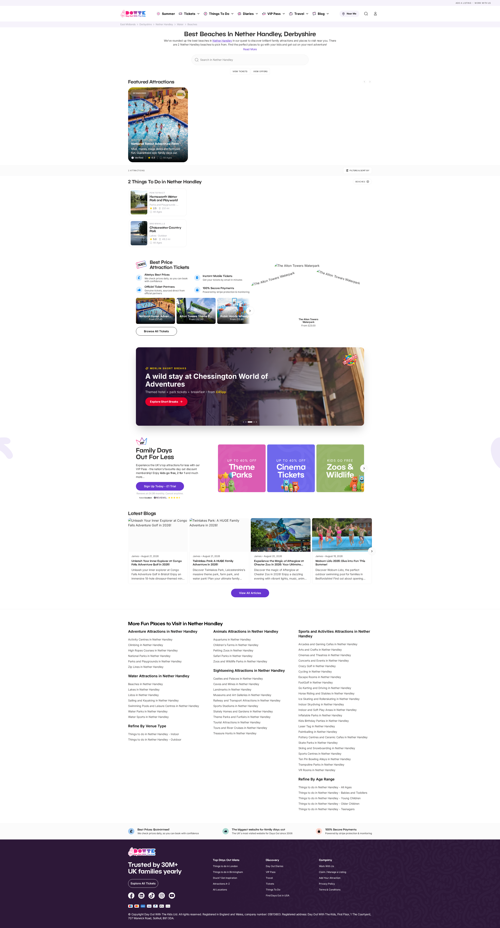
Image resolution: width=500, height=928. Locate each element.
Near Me (351, 13)
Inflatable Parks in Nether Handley (320, 715)
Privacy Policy (327, 883)
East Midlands (128, 24)
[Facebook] (131, 896)
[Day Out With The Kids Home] (133, 13)
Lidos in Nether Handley (143, 695)
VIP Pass (274, 14)
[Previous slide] (364, 82)
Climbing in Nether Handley (145, 645)
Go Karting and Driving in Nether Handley (324, 688)
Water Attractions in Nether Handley (158, 676)
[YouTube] (172, 896)
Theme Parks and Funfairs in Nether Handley (242, 716)
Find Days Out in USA (277, 895)
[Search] (366, 13)
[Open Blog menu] (328, 13)
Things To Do (219, 14)
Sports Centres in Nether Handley (319, 753)
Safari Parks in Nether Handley (233, 655)
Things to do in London (225, 866)
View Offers (260, 71)
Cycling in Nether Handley (315, 671)
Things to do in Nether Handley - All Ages (325, 787)
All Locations (220, 889)
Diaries (248, 14)
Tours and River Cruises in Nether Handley (240, 727)
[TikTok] (151, 896)
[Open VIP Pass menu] (284, 13)
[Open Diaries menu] (257, 13)
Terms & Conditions (329, 889)
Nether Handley (164, 24)
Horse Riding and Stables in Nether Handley (326, 693)
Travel (299, 14)
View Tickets (240, 71)
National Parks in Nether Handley (149, 655)
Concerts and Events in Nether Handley (323, 660)
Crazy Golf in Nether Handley (317, 666)
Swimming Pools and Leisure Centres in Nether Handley (163, 706)
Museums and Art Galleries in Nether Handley (242, 695)
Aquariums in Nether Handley (232, 639)
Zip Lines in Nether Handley (145, 666)
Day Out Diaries (274, 866)
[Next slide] (370, 82)
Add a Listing (463, 3)
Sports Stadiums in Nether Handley (235, 706)
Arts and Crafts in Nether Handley (320, 649)
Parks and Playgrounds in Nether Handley (155, 661)
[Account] (375, 13)
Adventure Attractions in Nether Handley (162, 631)
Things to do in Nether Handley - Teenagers (326, 809)
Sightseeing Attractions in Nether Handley (249, 670)
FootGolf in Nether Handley (315, 682)
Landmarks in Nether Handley (232, 689)
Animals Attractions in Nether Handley (245, 631)
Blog (321, 14)
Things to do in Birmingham (228, 872)
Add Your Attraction (329, 877)
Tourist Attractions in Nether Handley (237, 722)
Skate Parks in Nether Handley (318, 742)
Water (180, 24)
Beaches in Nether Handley (145, 684)
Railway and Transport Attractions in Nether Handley (246, 700)
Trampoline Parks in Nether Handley (321, 764)
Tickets (189, 14)
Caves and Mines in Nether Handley (236, 684)
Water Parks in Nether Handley (148, 711)
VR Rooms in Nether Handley (316, 770)
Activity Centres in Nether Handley (150, 639)
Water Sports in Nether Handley (148, 716)
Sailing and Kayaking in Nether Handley (153, 700)
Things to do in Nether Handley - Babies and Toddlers (332, 792)
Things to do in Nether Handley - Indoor (153, 734)
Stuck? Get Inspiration (225, 877)
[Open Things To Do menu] (233, 13)
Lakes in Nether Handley (144, 689)
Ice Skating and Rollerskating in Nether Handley (329, 698)
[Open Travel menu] (307, 13)
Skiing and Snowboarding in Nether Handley (326, 748)
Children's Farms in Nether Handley (235, 645)
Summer (168, 14)
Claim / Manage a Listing (332, 872)
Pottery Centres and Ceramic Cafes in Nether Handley (333, 737)
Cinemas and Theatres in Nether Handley (324, 655)
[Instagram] (162, 896)
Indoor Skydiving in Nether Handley (321, 704)
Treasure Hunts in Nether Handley (234, 733)
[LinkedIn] (141, 896)
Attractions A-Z (221, 883)
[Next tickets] (250, 311)
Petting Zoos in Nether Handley (233, 650)
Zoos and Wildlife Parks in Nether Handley (240, 661)
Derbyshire (145, 24)
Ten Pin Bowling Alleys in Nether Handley (324, 759)
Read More (250, 49)
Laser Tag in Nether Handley (316, 726)
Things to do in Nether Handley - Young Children (329, 798)
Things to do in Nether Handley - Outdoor (154, 739)
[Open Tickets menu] (199, 13)
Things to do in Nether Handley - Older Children (328, 803)
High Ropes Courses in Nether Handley (153, 650)
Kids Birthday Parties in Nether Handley (323, 720)
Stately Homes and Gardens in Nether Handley (243, 711)
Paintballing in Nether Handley (317, 731)
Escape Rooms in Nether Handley (319, 677)
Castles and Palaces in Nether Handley (238, 678)
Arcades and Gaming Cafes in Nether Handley (327, 644)
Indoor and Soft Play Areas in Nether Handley (327, 709)
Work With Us (483, 3)
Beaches (192, 24)
